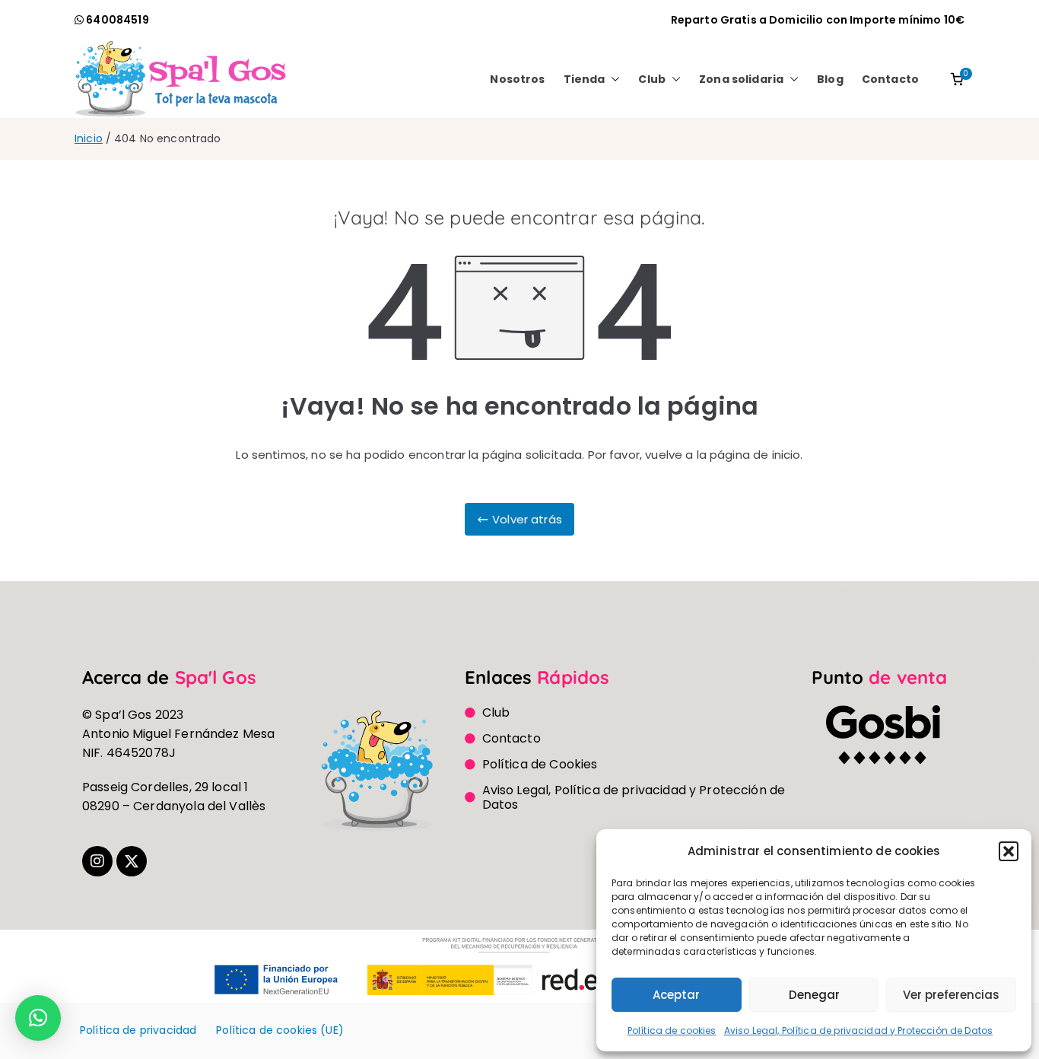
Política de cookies (672, 1030)
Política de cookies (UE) (280, 1030)
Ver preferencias (951, 995)
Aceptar (676, 995)
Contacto (890, 79)
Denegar (814, 995)
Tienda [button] (584, 79)
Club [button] (652, 79)
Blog (830, 79)
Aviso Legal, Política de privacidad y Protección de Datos (858, 1030)
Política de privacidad (138, 1030)
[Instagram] (97, 861)
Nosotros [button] (517, 79)
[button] (1008, 851)
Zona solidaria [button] (741, 79)
